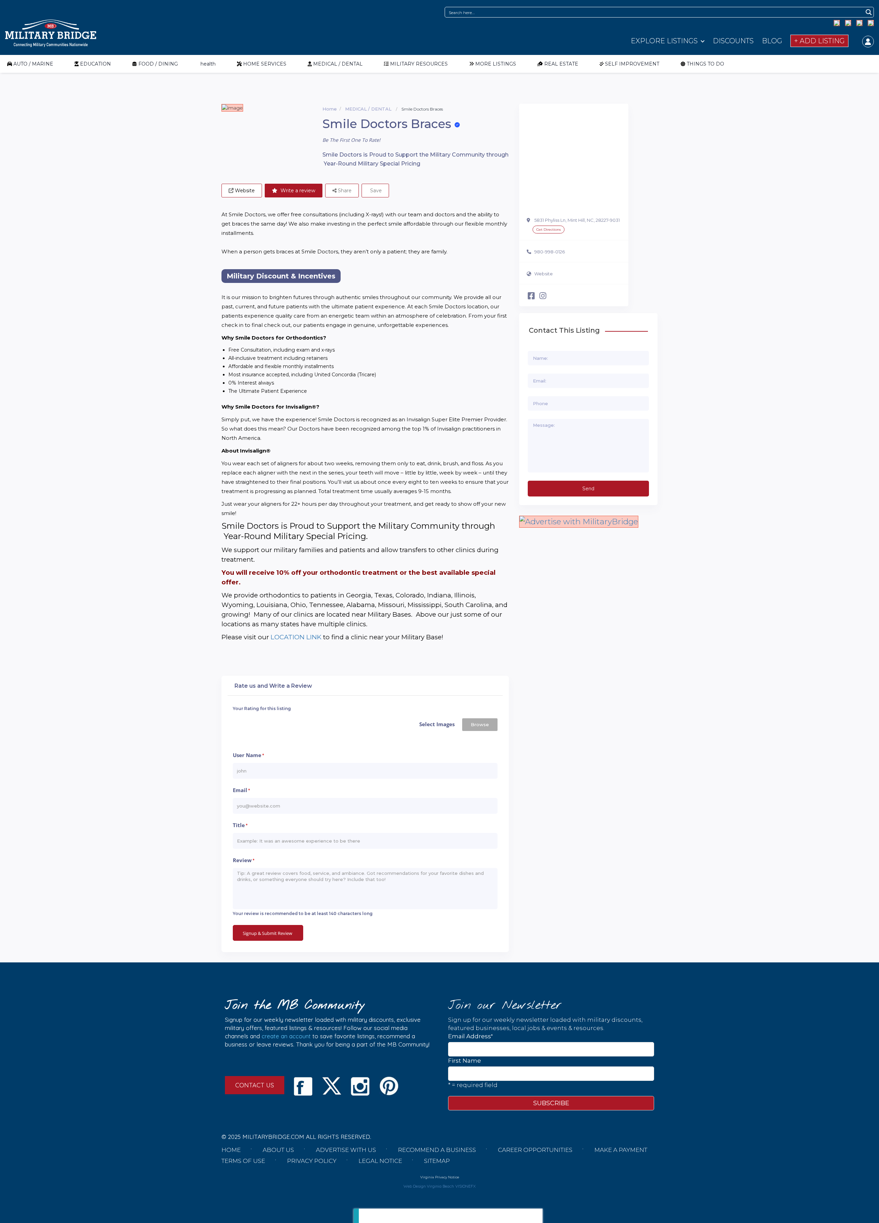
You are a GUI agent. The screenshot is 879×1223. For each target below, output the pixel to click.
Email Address (470, 1036)
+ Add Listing (819, 41)
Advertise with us (346, 1149)
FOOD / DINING (158, 64)
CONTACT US (254, 1085)
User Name (248, 755)
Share (344, 190)
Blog (772, 41)
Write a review (297, 190)
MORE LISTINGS (495, 64)
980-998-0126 (549, 251)
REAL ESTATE (561, 64)
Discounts (733, 41)
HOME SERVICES (264, 64)
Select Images (437, 724)
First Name (464, 1060)
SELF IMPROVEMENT (632, 64)
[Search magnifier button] (869, 12)
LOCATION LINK (296, 637)
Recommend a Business (437, 1149)
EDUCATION (95, 64)
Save (375, 190)
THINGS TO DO (705, 64)
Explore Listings (664, 41)
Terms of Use (243, 1160)
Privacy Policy (311, 1160)
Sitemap (437, 1160)
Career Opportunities (535, 1149)
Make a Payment (620, 1149)
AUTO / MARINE (33, 64)
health (208, 64)
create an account (286, 1036)
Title (240, 825)
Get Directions (548, 229)
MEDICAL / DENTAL (338, 64)
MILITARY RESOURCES (419, 64)
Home (329, 109)
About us (278, 1149)
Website (543, 273)
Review (243, 860)
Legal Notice (380, 1160)
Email (241, 790)
